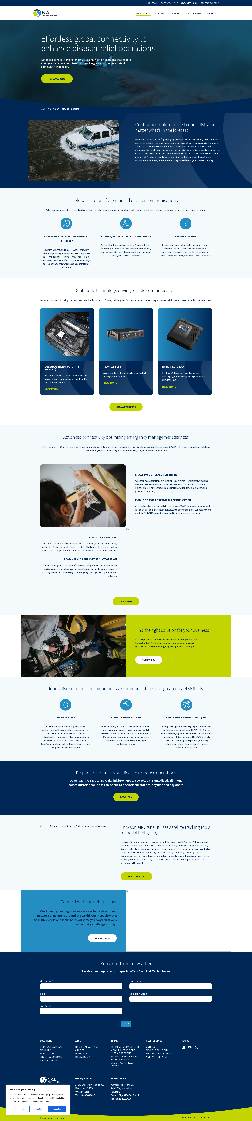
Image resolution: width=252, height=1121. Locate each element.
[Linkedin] (183, 1047)
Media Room (195, 13)
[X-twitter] (196, 1047)
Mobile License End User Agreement (123, 1052)
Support (160, 13)
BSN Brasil (153, 3)
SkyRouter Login (157, 1050)
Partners (81, 1053)
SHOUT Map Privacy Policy (123, 1064)
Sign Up (126, 1023)
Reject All (38, 1109)
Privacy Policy (187, 1117)
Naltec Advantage (86, 1046)
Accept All (57, 1109)
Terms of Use (204, 1117)
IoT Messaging (65, 717)
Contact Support (210, 3)
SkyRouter (47, 1053)
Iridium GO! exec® (173, 366)
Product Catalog (51, 1046)
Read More (51, 388)
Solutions (53, 109)
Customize (19, 1109)
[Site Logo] (45, 13)
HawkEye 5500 (112, 366)
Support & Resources (160, 1053)
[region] (38, 1100)
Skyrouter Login (189, 3)
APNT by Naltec (49, 1060)
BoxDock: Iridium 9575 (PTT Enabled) (62, 368)
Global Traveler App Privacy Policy (124, 1058)
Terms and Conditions (125, 1046)
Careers (80, 1050)
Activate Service (169, 3)
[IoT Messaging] (65, 705)
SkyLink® (45, 1050)
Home (43, 109)
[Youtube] (190, 1047)
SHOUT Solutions (51, 1056)
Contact (211, 13)
